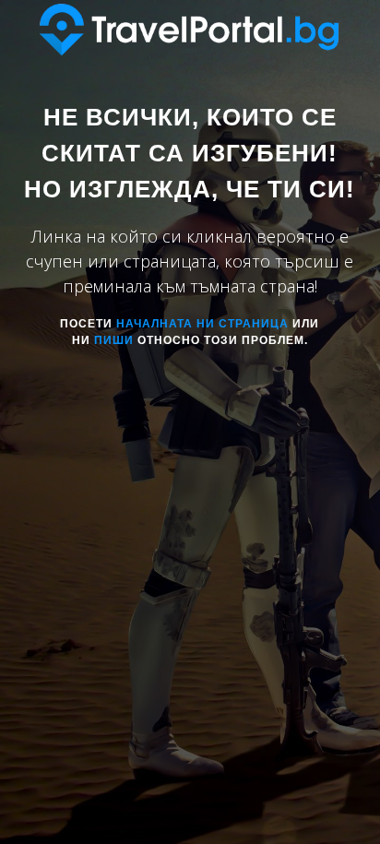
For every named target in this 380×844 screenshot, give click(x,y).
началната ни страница (202, 323)
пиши (114, 340)
